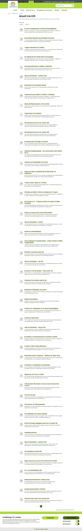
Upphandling (66, 1)
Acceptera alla (50, 517)
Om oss (31, 1)
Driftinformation (47, 1)
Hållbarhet (56, 10)
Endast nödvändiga (71, 517)
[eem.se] (13, 4)
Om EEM (15, 10)
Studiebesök (64, 10)
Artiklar (22, 10)
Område (27, 24)
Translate (72, 1)
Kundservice (54, 1)
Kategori (21, 24)
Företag (25, 1)
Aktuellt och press (30, 10)
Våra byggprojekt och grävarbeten (44, 10)
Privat (21, 1)
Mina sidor (38, 1)
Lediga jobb (60, 1)
